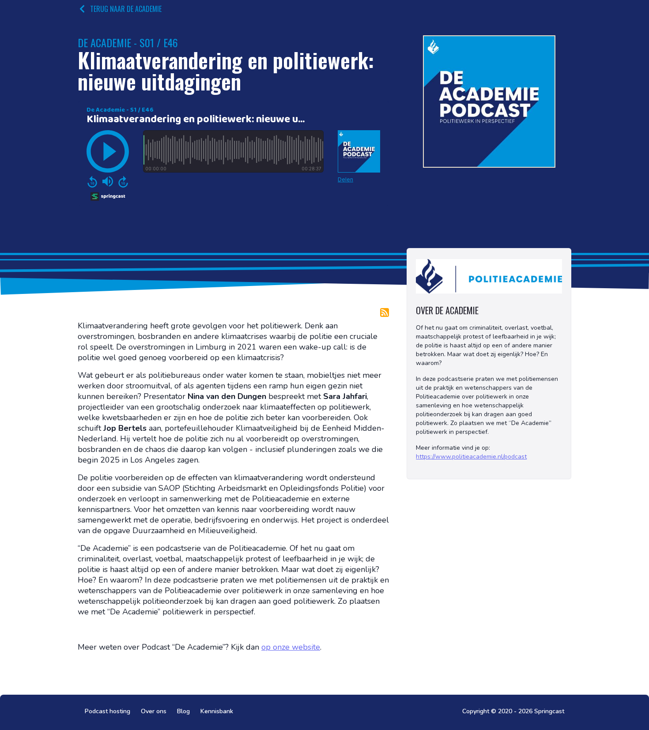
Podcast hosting (107, 711)
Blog (183, 711)
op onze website (290, 647)
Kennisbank (216, 711)
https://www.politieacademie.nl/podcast (471, 456)
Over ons (153, 711)
